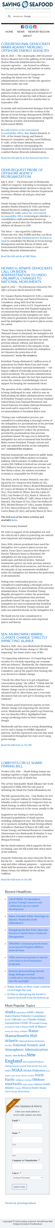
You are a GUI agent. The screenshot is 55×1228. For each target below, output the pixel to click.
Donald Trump (39, 1023)
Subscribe (19, 1186)
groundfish (10, 1027)
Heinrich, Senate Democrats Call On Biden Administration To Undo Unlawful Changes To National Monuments (26, 275)
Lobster (24, 1031)
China (24, 1020)
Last (14, 1155)
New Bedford (19, 1055)
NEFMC (8, 1055)
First (14, 1145)
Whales (42, 1088)
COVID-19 (26, 1023)
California (16, 1019)
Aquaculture (21, 1012)
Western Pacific (30, 1088)
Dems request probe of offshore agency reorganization (22, 173)
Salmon (38, 1084)
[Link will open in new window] (21, 27)
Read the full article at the (25, 158)
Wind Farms (23, 1091)
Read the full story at (16, 745)
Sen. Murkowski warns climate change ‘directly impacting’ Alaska (24, 637)
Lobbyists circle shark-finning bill (22, 764)
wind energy (11, 1091)
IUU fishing (14, 1031)
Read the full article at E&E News (18, 256)
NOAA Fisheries (34, 1070)
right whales (28, 1084)
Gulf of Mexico (37, 1026)
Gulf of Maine (21, 1027)
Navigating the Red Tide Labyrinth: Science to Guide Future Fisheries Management (28, 933)
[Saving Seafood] (27, 9)
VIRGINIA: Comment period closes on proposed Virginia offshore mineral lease (28, 947)
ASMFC (31, 1012)
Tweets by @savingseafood (20, 1203)
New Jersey (32, 1066)
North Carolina (28, 1076)
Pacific (17, 1084)
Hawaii (7, 1031)
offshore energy (24, 1080)
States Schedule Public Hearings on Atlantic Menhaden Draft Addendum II (29, 919)
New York (43, 1066)
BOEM (8, 1020)
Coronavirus (12, 1023)
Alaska (10, 1012)
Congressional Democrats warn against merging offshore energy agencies (25, 47)
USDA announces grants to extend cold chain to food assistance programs (28, 960)
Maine (33, 1031)
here (14, 520)
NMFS (8, 1071)
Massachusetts (17, 1036)
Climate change (36, 1019)
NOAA (17, 1070)
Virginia (18, 1088)
